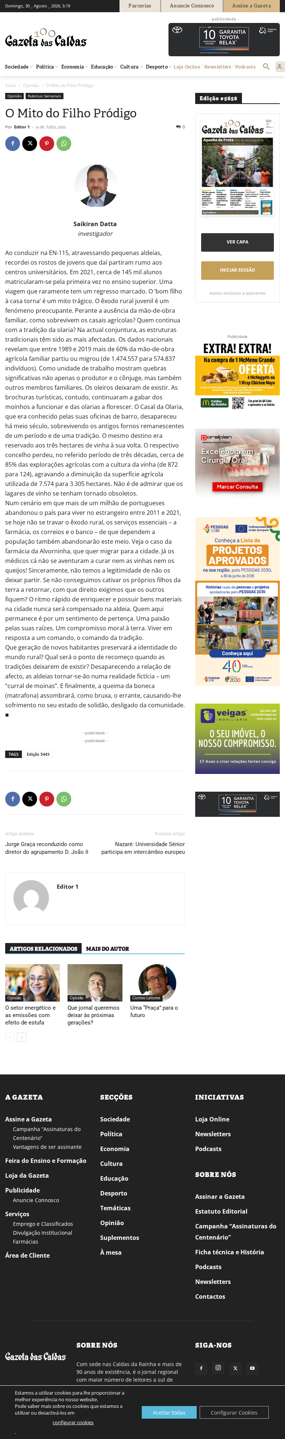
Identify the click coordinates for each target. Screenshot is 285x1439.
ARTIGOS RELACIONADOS (43, 949)
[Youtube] (252, 1369)
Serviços (17, 1214)
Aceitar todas (169, 1412)
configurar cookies (73, 1422)
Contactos (210, 1296)
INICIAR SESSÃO (237, 270)
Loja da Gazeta (27, 1175)
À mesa (111, 1252)
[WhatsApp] (63, 143)
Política (111, 1134)
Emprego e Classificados (43, 1223)
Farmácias (25, 1241)
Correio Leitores (146, 998)
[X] (29, 143)
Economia (115, 1149)
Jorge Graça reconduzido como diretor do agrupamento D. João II (46, 848)
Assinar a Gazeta (220, 1197)
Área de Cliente (27, 1255)
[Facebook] (12, 143)
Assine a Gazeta (28, 1119)
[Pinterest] (46, 143)
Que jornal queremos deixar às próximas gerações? (93, 1015)
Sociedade (115, 1119)
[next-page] (21, 1037)
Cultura (111, 1164)
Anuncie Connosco (36, 1200)
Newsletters (213, 1134)
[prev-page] (9, 1037)
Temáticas (115, 1208)
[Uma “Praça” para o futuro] (157, 983)
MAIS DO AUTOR (107, 949)
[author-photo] (31, 898)
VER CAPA (237, 242)
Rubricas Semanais (44, 95)
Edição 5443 (38, 754)
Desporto (113, 1193)
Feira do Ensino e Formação (45, 1161)
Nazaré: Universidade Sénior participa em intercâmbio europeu (143, 848)
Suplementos (119, 1238)
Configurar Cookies (234, 1412)
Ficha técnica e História (229, 1252)
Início (10, 85)
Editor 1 (22, 127)
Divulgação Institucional (42, 1232)
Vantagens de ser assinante (47, 1146)
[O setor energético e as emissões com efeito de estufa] (32, 983)
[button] (266, 67)
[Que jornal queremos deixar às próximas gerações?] (95, 983)
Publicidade (22, 1190)
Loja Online (212, 1119)
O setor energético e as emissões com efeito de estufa (30, 1015)
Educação (114, 1178)
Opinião (31, 85)
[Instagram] (218, 1368)
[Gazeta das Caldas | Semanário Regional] (75, 37)
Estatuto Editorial (221, 1211)
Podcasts (208, 1149)
